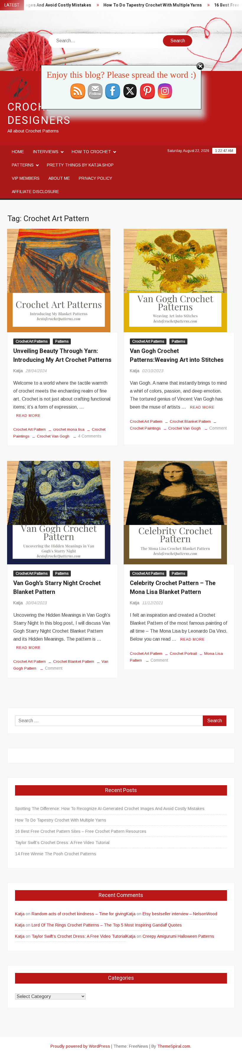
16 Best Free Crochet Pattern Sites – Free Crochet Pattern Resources (80, 831)
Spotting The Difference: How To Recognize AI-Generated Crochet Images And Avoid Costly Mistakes (110, 808)
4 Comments (90, 436)
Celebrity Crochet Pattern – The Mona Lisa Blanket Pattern (172, 587)
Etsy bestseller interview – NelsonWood (180, 913)
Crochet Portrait (183, 653)
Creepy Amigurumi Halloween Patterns (178, 936)
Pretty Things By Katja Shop (80, 165)
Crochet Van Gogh (53, 436)
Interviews (45, 151)
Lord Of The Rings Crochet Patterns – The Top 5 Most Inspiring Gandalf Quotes (107, 925)
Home (18, 151)
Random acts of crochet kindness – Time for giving (79, 913)
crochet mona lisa (68, 429)
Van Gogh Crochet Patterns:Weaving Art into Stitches (177, 355)
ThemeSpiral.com (173, 1046)
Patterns (23, 165)
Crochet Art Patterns (32, 341)
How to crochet (91, 151)
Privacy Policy (95, 178)
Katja (18, 370)
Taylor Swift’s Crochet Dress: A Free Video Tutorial (62, 842)
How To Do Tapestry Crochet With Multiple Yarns (140, 5)
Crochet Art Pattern (29, 429)
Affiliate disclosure (35, 191)
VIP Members (26, 178)
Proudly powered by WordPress (80, 1046)
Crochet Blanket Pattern (190, 421)
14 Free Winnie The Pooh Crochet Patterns (55, 853)
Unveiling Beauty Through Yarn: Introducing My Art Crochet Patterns (62, 355)
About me (59, 178)
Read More (28, 416)
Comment (218, 428)
